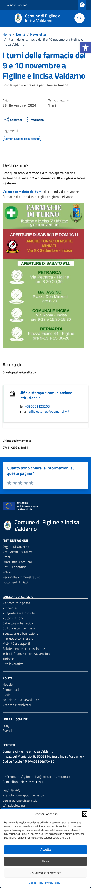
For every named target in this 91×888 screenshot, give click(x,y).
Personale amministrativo (21, 577)
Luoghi (7, 725)
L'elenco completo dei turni (22, 191)
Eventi (7, 730)
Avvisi (7, 694)
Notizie (8, 684)
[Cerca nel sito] (79, 18)
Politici (7, 572)
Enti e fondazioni (15, 566)
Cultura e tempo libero (19, 628)
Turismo (8, 658)
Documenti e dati (15, 582)
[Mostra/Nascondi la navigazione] (5, 17)
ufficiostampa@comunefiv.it (49, 411)
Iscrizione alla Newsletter (21, 699)
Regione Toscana (16, 5)
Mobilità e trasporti (16, 643)
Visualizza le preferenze (45, 872)
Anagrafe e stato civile (19, 613)
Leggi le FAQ (11, 790)
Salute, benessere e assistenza (25, 648)
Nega (45, 861)
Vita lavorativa (13, 663)
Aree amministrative (18, 551)
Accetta (45, 849)
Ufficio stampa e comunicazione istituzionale (45, 395)
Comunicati (11, 689)
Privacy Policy (52, 883)
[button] (85, 47)
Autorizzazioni (13, 618)
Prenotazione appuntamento (23, 795)
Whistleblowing (14, 805)
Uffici (6, 556)
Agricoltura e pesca (16, 602)
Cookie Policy (36, 883)
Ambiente (10, 607)
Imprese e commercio (18, 638)
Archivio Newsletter (17, 704)
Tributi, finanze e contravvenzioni (27, 653)
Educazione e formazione (20, 633)
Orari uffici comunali (18, 561)
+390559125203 (37, 406)
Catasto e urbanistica (18, 623)
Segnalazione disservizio (20, 800)
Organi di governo (16, 546)
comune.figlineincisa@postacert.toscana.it (40, 776)
